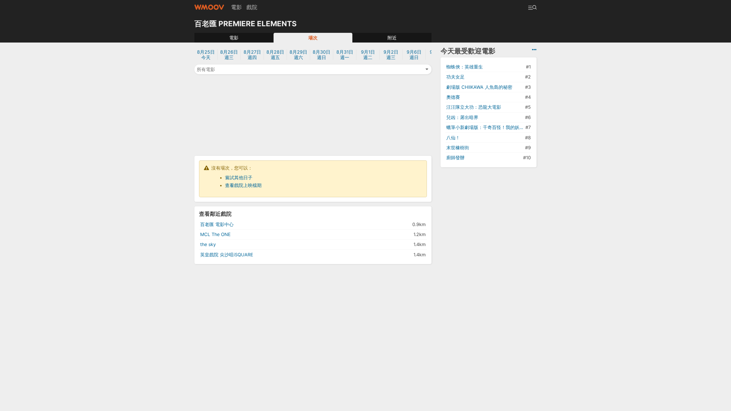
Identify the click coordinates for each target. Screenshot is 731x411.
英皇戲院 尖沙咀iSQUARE (226, 254)
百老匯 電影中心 (217, 224)
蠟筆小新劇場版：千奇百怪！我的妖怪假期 (485, 127)
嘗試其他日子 (238, 177)
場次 (313, 38)
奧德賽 (453, 97)
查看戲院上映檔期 (243, 185)
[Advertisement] (313, 114)
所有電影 (206, 69)
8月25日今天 (206, 54)
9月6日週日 (414, 54)
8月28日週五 (275, 54)
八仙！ (453, 137)
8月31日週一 (344, 54)
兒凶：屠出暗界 (462, 117)
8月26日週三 (229, 54)
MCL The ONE (215, 234)
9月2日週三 (390, 54)
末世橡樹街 (457, 147)
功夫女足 (455, 77)
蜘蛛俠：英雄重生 (464, 67)
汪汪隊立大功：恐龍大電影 (473, 107)
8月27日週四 (252, 54)
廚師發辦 (455, 157)
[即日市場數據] (534, 49)
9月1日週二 (368, 54)
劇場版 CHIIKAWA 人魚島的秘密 (479, 87)
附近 (392, 38)
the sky (208, 244)
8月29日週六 (298, 54)
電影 (236, 7)
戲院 (251, 7)
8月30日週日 (321, 54)
